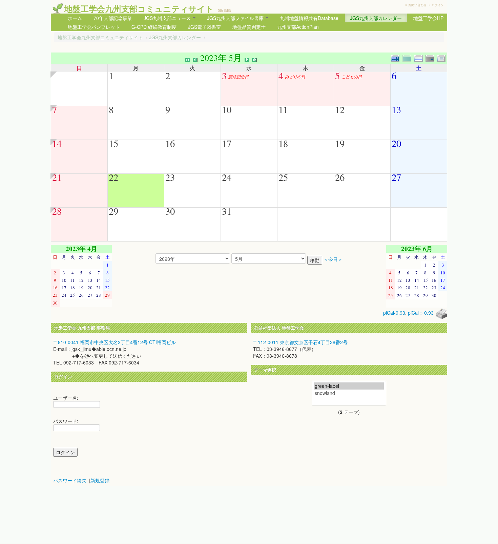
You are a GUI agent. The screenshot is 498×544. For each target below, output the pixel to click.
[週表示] (420, 57)
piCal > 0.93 (421, 312)
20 (396, 143)
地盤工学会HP (428, 18)
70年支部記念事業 (113, 18)
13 (396, 109)
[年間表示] (396, 57)
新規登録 (99, 480)
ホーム (75, 18)
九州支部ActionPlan (298, 26)
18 (283, 143)
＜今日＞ (333, 259)
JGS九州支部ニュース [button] (168, 18)
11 (283, 109)
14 (57, 143)
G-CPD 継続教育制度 (154, 26)
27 (396, 177)
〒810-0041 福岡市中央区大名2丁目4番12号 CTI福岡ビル (114, 342)
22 (113, 177)
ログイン (438, 5)
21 (57, 177)
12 (340, 109)
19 (340, 143)
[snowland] (349, 393)
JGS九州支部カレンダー (376, 18)
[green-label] (349, 386)
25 (283, 177)
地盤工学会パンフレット (94, 26)
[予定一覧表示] (442, 57)
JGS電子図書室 (204, 26)
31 (226, 211)
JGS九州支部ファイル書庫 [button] (236, 18)
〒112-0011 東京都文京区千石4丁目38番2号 (300, 342)
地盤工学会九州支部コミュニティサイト (139, 8)
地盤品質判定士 (249, 26)
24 (226, 177)
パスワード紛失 (69, 480)
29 (113, 211)
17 (226, 143)
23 (170, 177)
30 (170, 211)
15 (113, 143)
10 (226, 109)
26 (340, 177)
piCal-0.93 (394, 312)
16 (170, 143)
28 (57, 211)
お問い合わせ (417, 5)
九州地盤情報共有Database (309, 18)
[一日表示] (431, 57)
